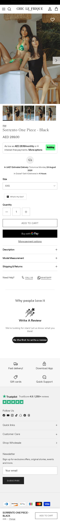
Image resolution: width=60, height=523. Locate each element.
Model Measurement (13, 258)
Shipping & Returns (12, 266)
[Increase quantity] (26, 212)
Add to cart (30, 223)
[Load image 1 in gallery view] (30, 59)
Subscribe (13, 480)
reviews (41, 396)
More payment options (30, 241)
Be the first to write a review (30, 340)
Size (5, 179)
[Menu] (3, 9)
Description (8, 249)
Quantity (7, 204)
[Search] (11, 9)
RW (4, 125)
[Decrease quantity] (7, 212)
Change (12, 519)
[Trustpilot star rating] (13, 402)
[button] (52, 20)
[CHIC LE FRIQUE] (30, 9)
